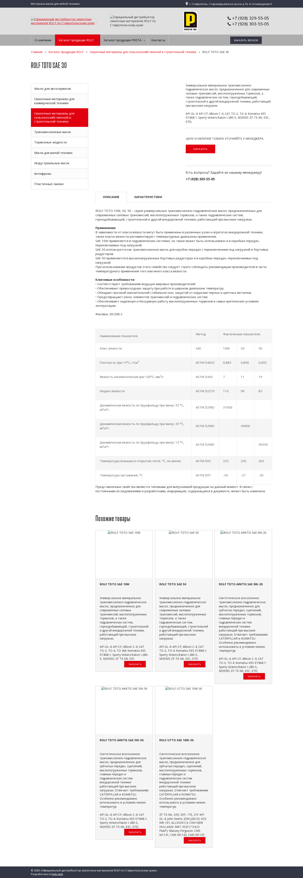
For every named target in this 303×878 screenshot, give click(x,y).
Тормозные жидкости (50, 142)
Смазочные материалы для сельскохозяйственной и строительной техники (143, 52)
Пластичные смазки (48, 184)
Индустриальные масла (51, 163)
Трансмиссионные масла (52, 132)
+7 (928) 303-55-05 (250, 24)
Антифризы (42, 173)
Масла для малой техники (53, 153)
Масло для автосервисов (52, 88)
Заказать (200, 149)
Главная (36, 52)
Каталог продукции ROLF (66, 52)
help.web (57, 874)
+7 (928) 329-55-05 (250, 18)
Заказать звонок (246, 40)
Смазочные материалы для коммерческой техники (54, 101)
